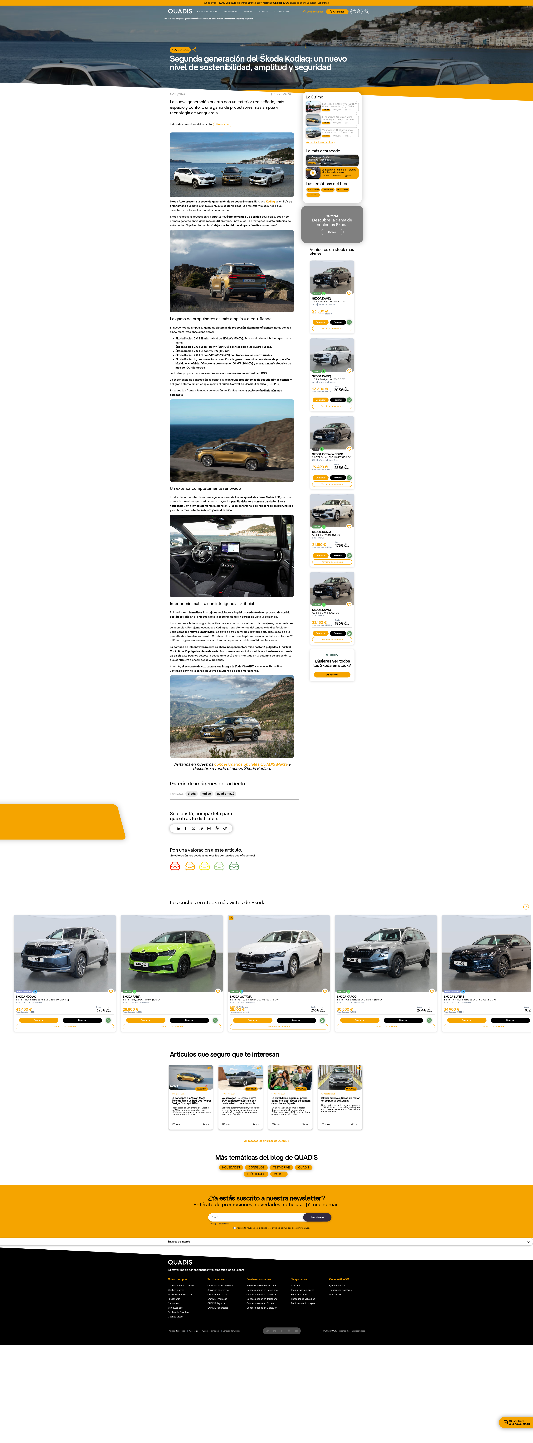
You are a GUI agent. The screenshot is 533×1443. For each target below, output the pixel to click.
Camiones (173, 1303)
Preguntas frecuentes (302, 1290)
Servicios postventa (218, 1290)
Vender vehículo (230, 12)
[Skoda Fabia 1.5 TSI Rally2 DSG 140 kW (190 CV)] (172, 953)
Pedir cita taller (299, 1294)
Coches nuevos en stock (181, 1285)
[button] (526, 907)
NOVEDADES (313, 190)
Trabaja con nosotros (340, 1290)
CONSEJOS (328, 190)
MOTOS (279, 1174)
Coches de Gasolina (178, 1312)
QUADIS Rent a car (217, 1294)
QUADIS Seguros (216, 1303)
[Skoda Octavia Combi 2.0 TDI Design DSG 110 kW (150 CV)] (332, 432)
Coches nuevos (176, 1290)
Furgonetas (174, 1299)
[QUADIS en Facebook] (281, 1330)
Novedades (180, 49)
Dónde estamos (315, 12)
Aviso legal (193, 1331)
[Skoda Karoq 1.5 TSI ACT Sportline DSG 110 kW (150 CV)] (386, 953)
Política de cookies (177, 1331)
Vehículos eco (175, 1308)
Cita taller (338, 12)
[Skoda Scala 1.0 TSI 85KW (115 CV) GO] (332, 510)
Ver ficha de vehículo (332, 328)
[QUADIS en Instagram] (289, 1330)
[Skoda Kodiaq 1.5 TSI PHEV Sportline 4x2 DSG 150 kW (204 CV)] (65, 953)
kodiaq (206, 793)
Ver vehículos (332, 675)
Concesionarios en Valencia (261, 1294)
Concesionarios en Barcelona (262, 1290)
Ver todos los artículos (319, 142)
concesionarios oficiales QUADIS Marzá (250, 764)
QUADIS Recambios (218, 1308)
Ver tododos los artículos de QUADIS (265, 1141)
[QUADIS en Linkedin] (274, 1330)
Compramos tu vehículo (220, 1285)
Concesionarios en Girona (260, 1303)
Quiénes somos (337, 1285)
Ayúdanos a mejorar (210, 1331)
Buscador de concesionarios (261, 1285)
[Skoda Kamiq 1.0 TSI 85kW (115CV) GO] (332, 588)
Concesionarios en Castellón (262, 1308)
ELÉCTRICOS (256, 1174)
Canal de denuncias (231, 1331)
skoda (192, 793)
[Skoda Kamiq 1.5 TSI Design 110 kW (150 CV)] (332, 277)
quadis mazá (225, 793)
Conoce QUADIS (282, 12)
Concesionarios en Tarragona (262, 1299)
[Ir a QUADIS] (180, 11)
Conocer (332, 232)
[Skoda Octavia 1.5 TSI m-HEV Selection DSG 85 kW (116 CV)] (279, 953)
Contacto (296, 1285)
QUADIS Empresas (217, 1299)
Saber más (323, 3)
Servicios (248, 12)
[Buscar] (366, 11)
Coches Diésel (175, 1317)
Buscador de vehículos (303, 1299)
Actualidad (263, 12)
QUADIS (313, 195)
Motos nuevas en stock (180, 1294)
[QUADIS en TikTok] (267, 1330)
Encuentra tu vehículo (207, 12)
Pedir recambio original (303, 1303)
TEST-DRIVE (342, 190)
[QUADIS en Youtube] (296, 1330)
